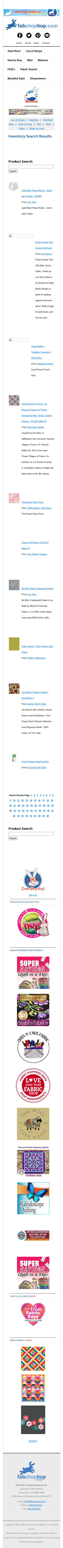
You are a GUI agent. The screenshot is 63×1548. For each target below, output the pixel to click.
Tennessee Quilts (45, 364)
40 (48, 811)
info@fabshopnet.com (35, 1501)
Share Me (33, 895)
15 (35, 800)
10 (14, 800)
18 (48, 800)
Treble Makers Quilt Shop (39, 508)
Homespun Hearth (35, 427)
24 (27, 805)
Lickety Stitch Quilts (36, 704)
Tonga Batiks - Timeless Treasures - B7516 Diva (41, 352)
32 (15, 811)
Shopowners (38, 78)
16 (39, 800)
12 (22, 800)
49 (43, 816)
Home (19, 42)
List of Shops (34, 51)
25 (31, 805)
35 (27, 811)
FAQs (48, 124)
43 (18, 816)
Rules (36, 42)
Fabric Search (28, 69)
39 (44, 811)
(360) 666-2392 (35, 1505)
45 (27, 816)
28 (44, 805)
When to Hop (36, 128)
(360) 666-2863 (34, 1508)
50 (48, 816)
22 (19, 805)
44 (22, 816)
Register (34, 119)
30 (52, 805)
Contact (46, 42)
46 (31, 816)
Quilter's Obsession (36, 658)
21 (15, 805)
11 (18, 800)
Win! (30, 60)
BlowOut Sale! (16, 78)
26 (36, 805)
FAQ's (11, 69)
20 (10, 805)
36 (31, 811)
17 (43, 800)
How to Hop (15, 60)
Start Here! (14, 51)
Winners (43, 60)
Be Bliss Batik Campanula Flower (37, 588)
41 (52, 811)
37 (36, 811)
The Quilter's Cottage (37, 554)
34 (23, 811)
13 (27, 800)
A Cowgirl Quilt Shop (36, 767)
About (28, 42)
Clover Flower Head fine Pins (35, 762)
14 (31, 800)
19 (52, 800)
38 (40, 811)
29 (48, 805)
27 (40, 805)
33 (19, 811)
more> (32, 1296)
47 (35, 816)
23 (23, 805)
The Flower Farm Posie (32, 502)
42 (14, 816)
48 (39, 816)
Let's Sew (31, 202)
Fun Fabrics (46, 254)
